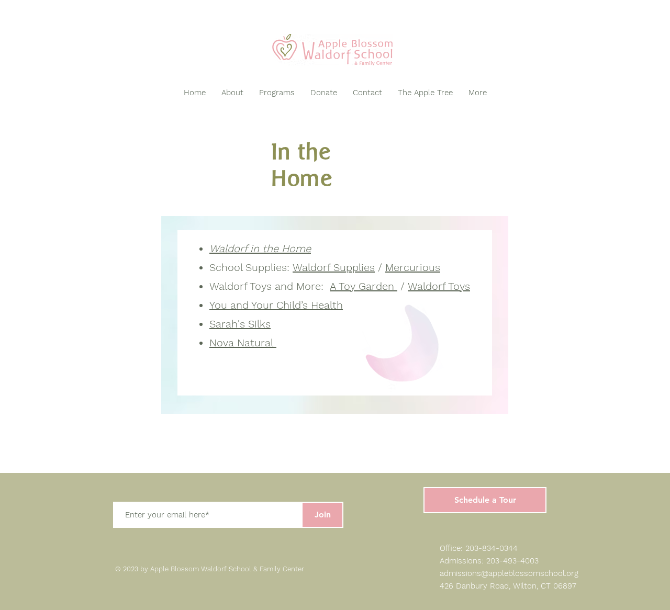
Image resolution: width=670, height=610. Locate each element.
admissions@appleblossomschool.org (509, 573)
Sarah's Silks (240, 324)
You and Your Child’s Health (276, 305)
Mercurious (412, 267)
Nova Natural (242, 342)
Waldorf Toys (439, 286)
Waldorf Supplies (334, 267)
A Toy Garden (363, 286)
